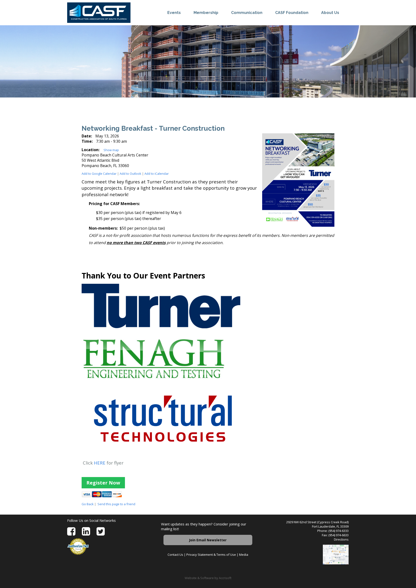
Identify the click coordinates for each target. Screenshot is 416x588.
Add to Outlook (130, 173)
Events (174, 12)
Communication (246, 12)
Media (243, 554)
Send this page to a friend (116, 504)
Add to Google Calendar (99, 173)
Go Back (88, 504)
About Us (330, 12)
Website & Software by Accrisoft (208, 578)
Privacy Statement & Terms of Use (211, 554)
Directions (341, 539)
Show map (111, 150)
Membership (206, 12)
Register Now (103, 482)
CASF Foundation (291, 12)
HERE (99, 463)
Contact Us (175, 554)
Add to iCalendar (156, 173)
